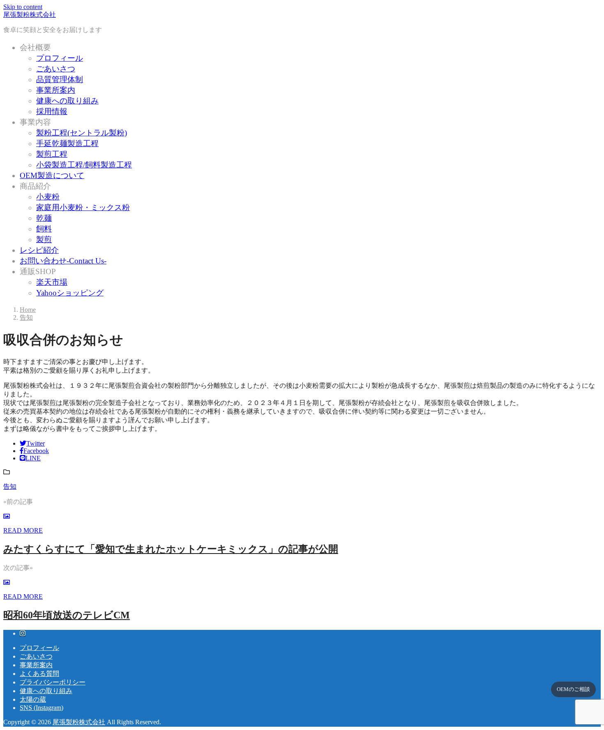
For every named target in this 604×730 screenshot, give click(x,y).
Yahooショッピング (70, 292)
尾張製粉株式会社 (29, 14)
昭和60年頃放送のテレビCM (66, 615)
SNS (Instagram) (41, 707)
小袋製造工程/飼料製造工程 (84, 164)
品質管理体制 (59, 79)
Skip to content (22, 6)
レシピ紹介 (39, 250)
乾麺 (44, 218)
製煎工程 (51, 154)
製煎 (44, 239)
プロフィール (59, 58)
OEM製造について (52, 175)
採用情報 (51, 111)
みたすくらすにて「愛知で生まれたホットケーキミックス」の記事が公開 (170, 549)
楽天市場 (51, 282)
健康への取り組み (67, 100)
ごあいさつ (55, 68)
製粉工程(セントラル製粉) (81, 132)
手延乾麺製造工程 (67, 143)
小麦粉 (48, 196)
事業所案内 (55, 90)
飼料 (44, 228)
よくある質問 (39, 673)
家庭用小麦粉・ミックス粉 (83, 207)
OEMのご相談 (573, 689)
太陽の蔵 (33, 699)
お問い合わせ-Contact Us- (63, 260)
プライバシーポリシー (52, 682)
